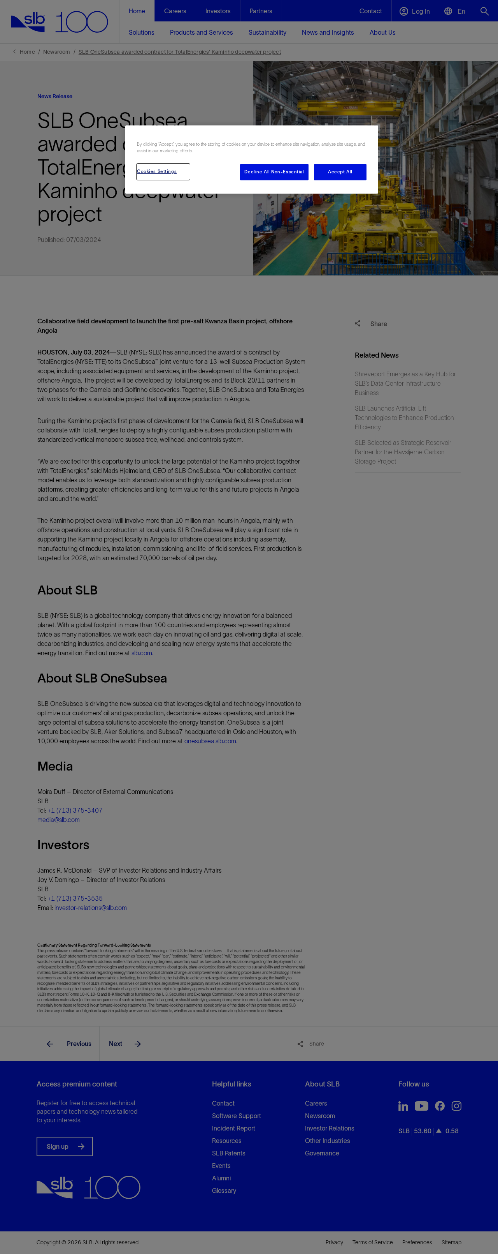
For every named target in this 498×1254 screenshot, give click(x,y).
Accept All (340, 171)
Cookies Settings (157, 171)
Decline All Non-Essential (274, 171)
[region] (251, 159)
